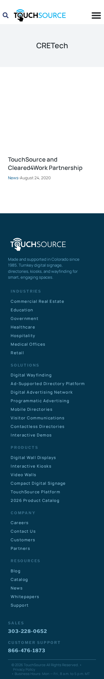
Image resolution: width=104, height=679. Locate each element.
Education (22, 310)
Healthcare (23, 327)
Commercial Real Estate (37, 301)
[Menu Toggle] (96, 15)
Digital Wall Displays (33, 457)
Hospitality (23, 335)
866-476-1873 (26, 650)
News (13, 178)
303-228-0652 (27, 631)
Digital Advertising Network (42, 392)
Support (20, 605)
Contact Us (23, 531)
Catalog (19, 579)
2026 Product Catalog (35, 500)
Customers (23, 540)
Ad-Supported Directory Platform (48, 383)
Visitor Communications (38, 418)
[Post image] (52, 124)
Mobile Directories (32, 409)
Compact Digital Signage (38, 483)
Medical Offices (28, 344)
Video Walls (24, 474)
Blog (16, 571)
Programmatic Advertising (40, 401)
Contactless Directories (38, 426)
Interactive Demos (31, 435)
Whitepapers (25, 596)
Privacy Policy (24, 669)
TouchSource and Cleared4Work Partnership (45, 163)
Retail (17, 353)
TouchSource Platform (35, 492)
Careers (20, 522)
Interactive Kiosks (31, 466)
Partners (20, 548)
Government (24, 318)
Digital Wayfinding (31, 375)
